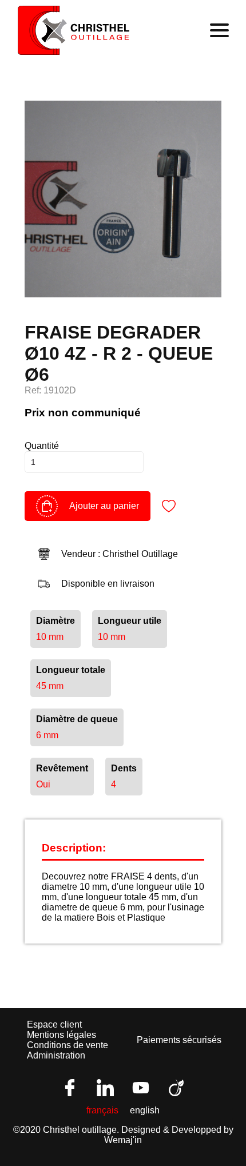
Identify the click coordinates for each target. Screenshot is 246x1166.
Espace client (54, 1024)
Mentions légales (61, 1035)
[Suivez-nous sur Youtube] (140, 1087)
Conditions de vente (67, 1045)
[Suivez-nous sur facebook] (69, 1087)
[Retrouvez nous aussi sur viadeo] (176, 1087)
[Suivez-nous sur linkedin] (105, 1087)
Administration (56, 1055)
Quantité (42, 446)
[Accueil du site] (73, 30)
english (145, 1110)
